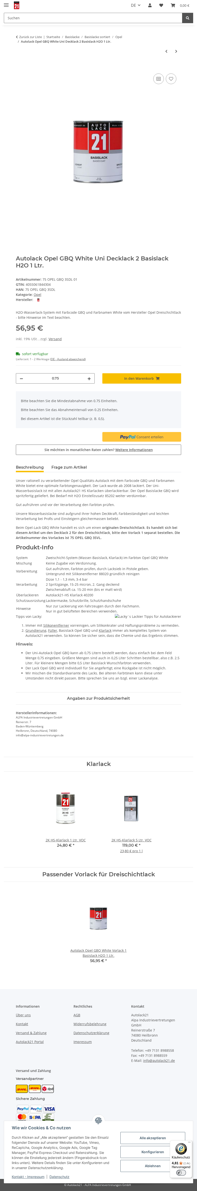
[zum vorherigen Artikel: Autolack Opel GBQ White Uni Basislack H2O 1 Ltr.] (166, 51)
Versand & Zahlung (31, 1033)
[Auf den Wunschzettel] (171, 78)
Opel (37, 294)
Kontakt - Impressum (28, 1177)
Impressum (83, 1041)
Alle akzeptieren (153, 1138)
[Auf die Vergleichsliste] (158, 78)
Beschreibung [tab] (30, 467)
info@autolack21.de (159, 1060)
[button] (149, 5)
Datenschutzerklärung (91, 1033)
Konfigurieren (153, 1152)
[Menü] (189, 1143)
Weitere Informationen (134, 449)
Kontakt (22, 1024)
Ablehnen (153, 1166)
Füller (52, 630)
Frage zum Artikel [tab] (69, 467)
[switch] (181, 1173)
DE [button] (133, 5)
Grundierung (35, 630)
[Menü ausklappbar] (6, 3)
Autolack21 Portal (30, 1041)
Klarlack (105, 630)
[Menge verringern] (21, 378)
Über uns (23, 1015)
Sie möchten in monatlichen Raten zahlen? (98, 449)
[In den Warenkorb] (20, 67)
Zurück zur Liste (30, 37)
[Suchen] (187, 18)
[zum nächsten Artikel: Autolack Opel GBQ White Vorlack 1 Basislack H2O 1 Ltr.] (176, 51)
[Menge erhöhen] (89, 378)
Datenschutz (59, 1177)
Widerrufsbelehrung (90, 1024)
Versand (55, 339)
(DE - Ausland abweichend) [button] (68, 359)
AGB (77, 1015)
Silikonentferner (56, 625)
